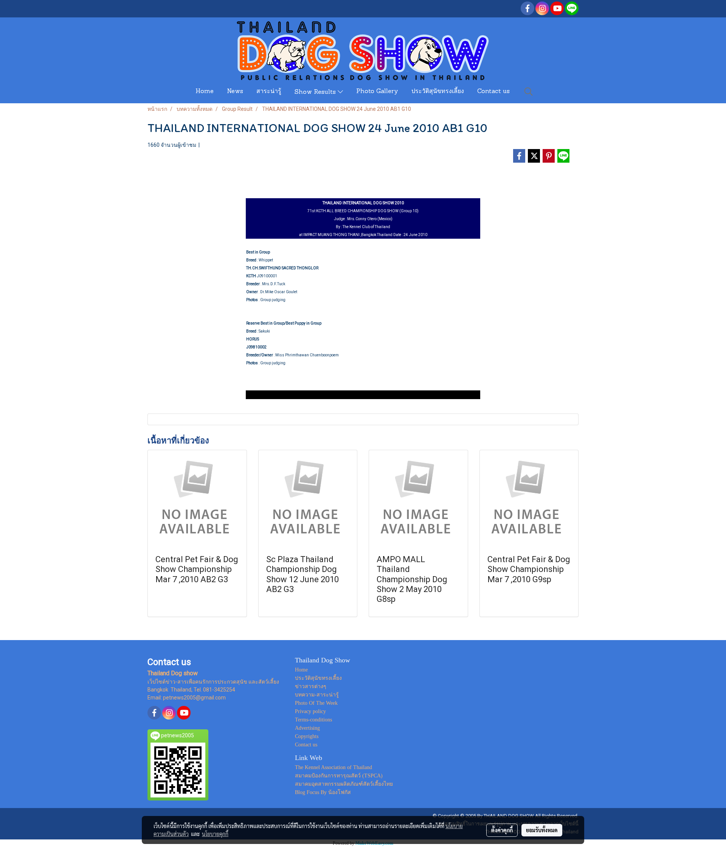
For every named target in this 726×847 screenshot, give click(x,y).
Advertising (307, 728)
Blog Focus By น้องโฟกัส (323, 792)
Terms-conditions (313, 720)
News (235, 92)
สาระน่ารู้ (268, 92)
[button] (528, 91)
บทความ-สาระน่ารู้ (317, 695)
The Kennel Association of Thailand (333, 767)
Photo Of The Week (316, 703)
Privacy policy (310, 711)
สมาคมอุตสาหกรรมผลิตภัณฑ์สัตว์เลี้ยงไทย (344, 784)
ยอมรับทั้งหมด (542, 830)
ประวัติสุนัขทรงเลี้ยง (437, 92)
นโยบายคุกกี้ (215, 833)
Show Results (316, 92)
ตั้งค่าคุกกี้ (502, 830)
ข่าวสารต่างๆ (310, 686)
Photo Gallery (377, 92)
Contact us (493, 92)
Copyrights (306, 736)
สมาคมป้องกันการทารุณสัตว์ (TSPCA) (339, 776)
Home (204, 92)
